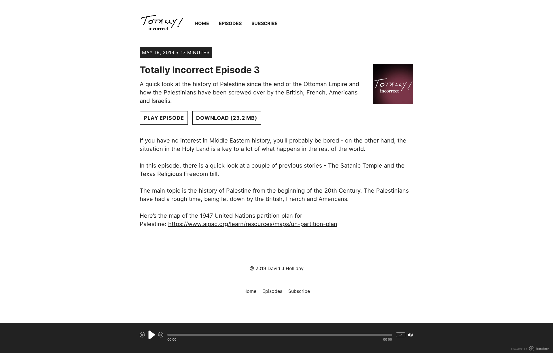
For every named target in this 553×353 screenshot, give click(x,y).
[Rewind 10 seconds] (142, 334)
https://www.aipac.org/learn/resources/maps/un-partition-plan (252, 224)
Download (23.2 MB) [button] (226, 118)
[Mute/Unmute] (410, 335)
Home (202, 23)
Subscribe (264, 23)
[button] (279, 335)
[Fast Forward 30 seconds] (160, 334)
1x (400, 334)
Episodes (230, 23)
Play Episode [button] (164, 118)
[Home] (162, 23)
